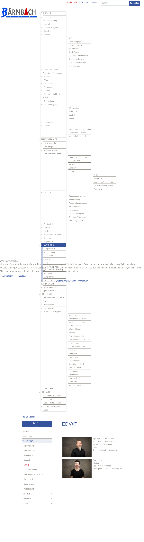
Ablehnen (22, 276)
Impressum (83, 281)
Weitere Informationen (66, 281)
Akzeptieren (7, 276)
